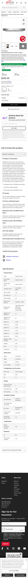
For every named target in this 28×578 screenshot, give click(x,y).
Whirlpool (9, 81)
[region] (14, 568)
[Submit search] (24, 7)
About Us (16, 481)
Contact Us (4, 507)
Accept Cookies (20, 575)
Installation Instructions (12, 256)
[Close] (26, 560)
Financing (16, 485)
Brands (3, 483)
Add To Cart (14, 104)
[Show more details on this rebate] (25, 64)
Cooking (9, 12)
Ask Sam (14, 128)
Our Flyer (16, 491)
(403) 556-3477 (5, 505)
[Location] (17, 3)
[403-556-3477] (21, 3)
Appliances (3, 12)
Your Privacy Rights (14, 570)
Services (16, 483)
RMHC (15, 487)
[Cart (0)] (25, 3)
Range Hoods (16, 12)
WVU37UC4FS (8, 83)
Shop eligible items (6, 70)
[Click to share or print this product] (23, 20)
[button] (2, 3)
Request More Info (15, 109)
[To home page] (10, 2)
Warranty (8, 260)
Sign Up (5, 544)
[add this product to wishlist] (23, 24)
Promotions (17, 489)
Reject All (7, 575)
